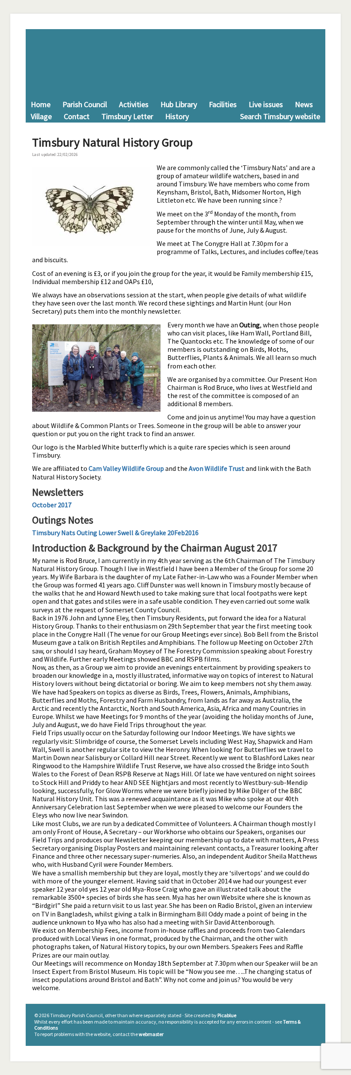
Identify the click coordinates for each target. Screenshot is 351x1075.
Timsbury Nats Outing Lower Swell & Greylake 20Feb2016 (115, 532)
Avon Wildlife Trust (216, 468)
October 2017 (51, 504)
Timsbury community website (175, 64)
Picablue (226, 1015)
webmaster (151, 1034)
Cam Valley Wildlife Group (126, 468)
